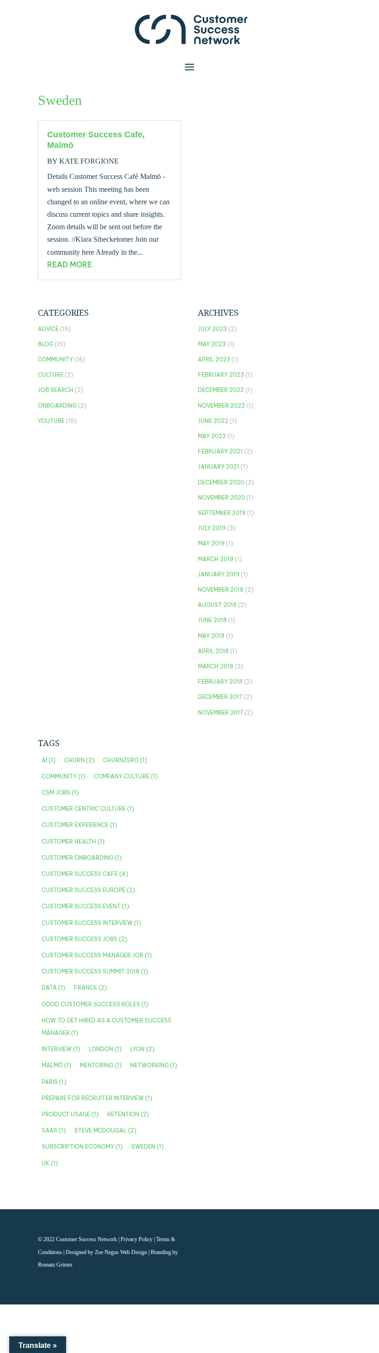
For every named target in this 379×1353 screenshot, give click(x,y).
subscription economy (82, 1146)
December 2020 (221, 482)
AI (48, 760)
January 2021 (218, 466)
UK (50, 1163)
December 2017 (220, 696)
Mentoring (101, 1065)
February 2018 (220, 681)
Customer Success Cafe (85, 873)
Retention (128, 1114)
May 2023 (212, 344)
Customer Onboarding (82, 857)
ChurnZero (125, 760)
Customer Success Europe (88, 890)
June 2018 (212, 620)
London (105, 1049)
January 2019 (218, 574)
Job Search (55, 389)
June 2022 (213, 420)
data (53, 987)
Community (55, 359)
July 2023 (212, 328)
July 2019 (212, 528)
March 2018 (215, 666)
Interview (61, 1049)
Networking (153, 1065)
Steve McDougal (105, 1130)
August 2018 (217, 604)
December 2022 (221, 389)
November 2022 (221, 405)
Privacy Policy (137, 1239)
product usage (70, 1114)
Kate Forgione (89, 161)
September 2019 (221, 512)
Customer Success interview (91, 922)
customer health (73, 841)
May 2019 (211, 543)
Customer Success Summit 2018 (95, 971)
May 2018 (211, 635)
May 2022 (212, 436)
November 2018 (221, 589)
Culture (50, 374)
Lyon (142, 1049)
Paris (54, 1081)
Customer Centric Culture (88, 808)
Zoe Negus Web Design (121, 1252)
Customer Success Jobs (84, 939)
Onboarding (57, 405)
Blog (45, 344)
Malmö (56, 1065)
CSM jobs (60, 792)
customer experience (79, 824)
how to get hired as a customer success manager (106, 1026)
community (63, 776)
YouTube (51, 420)
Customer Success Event (85, 906)
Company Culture (126, 776)
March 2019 (215, 559)
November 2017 (220, 712)
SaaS (54, 1130)
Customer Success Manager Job (97, 955)
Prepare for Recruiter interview (97, 1098)
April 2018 (213, 651)
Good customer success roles (95, 1004)
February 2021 (220, 451)
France (90, 987)
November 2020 (221, 497)
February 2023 (221, 374)
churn (79, 760)
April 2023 (214, 359)
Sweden (147, 1146)
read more (69, 264)
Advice (48, 328)
